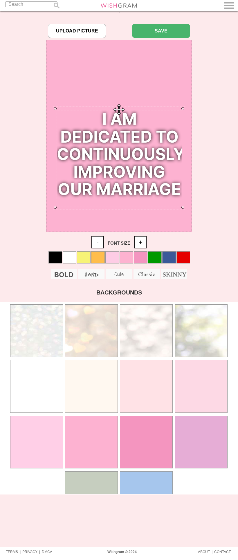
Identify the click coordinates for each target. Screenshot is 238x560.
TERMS (12, 552)
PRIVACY (29, 552)
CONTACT (222, 552)
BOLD (63, 274)
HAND (91, 275)
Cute (119, 274)
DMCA (47, 552)
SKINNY (175, 274)
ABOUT (204, 552)
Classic (146, 274)
